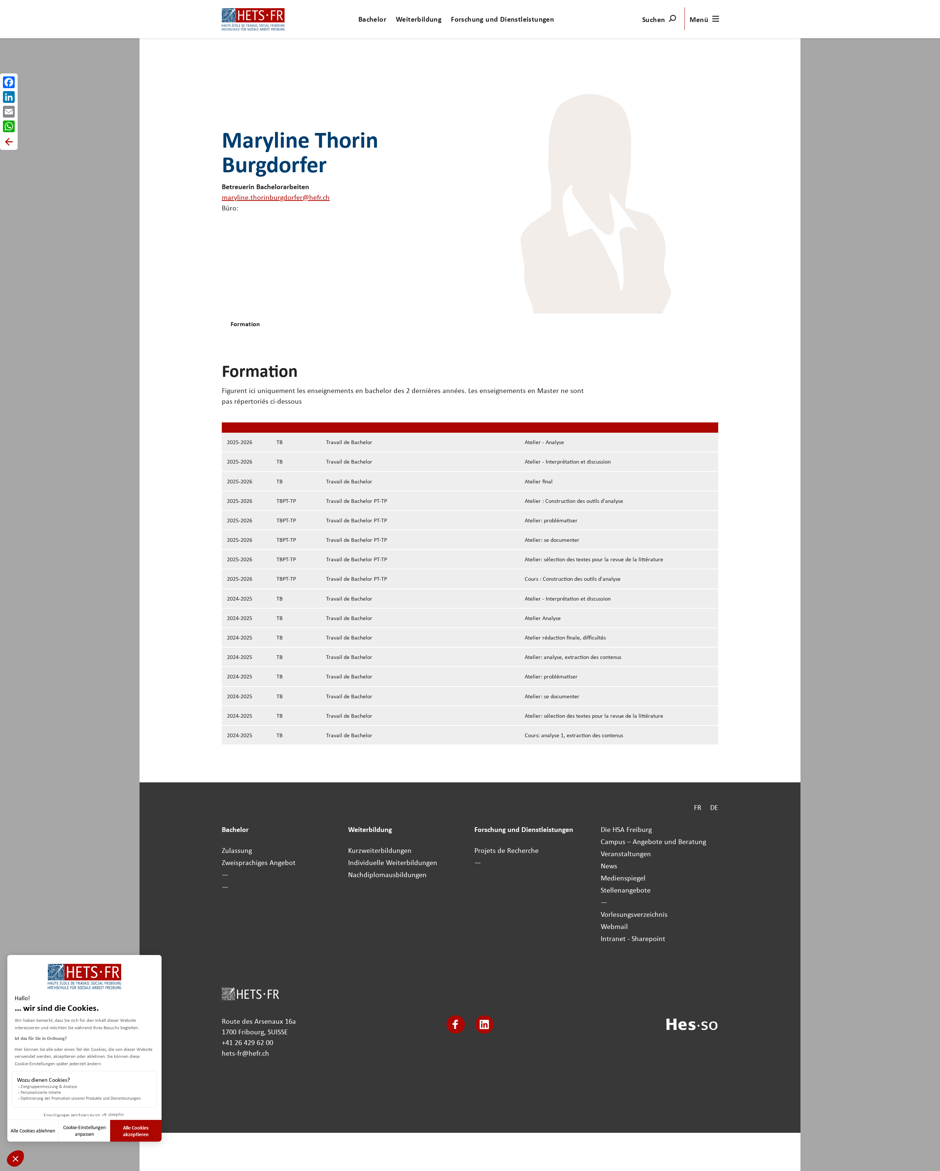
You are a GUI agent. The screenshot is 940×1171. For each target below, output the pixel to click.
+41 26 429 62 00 (247, 1042)
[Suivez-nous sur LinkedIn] (484, 1024)
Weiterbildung (418, 19)
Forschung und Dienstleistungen (502, 19)
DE (714, 807)
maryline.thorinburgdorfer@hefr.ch (276, 197)
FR (697, 807)
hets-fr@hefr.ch (245, 1053)
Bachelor (372, 19)
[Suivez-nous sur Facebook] (455, 1024)
